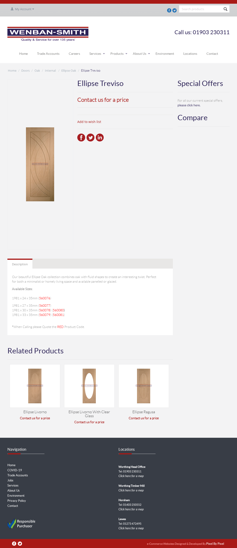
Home (23, 53)
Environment (165, 53)
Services (95, 53)
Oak (37, 70)
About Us (139, 53)
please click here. (189, 105)
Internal (50, 70)
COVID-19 (14, 470)
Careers (74, 53)
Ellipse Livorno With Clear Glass (89, 414)
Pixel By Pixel (215, 543)
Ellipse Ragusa (143, 412)
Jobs (10, 480)
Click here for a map (131, 476)
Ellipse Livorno (35, 412)
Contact (212, 53)
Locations (190, 53)
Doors (25, 70)
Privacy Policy (16, 500)
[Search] (225, 9)
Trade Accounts (48, 53)
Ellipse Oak (68, 70)
